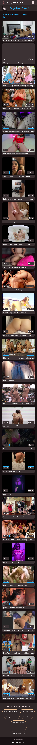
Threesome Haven (18, 728)
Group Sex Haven (12, 717)
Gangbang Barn (27, 711)
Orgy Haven (27, 717)
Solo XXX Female (18, 722)
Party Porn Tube (15, 2)
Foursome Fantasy (10, 711)
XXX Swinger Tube (18, 733)
